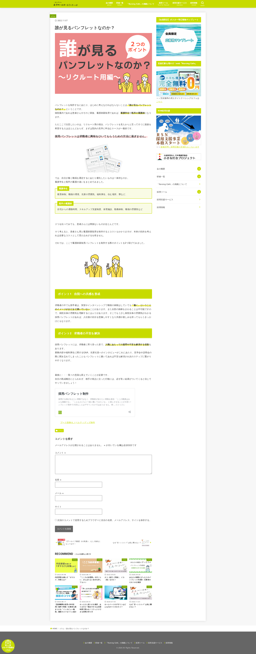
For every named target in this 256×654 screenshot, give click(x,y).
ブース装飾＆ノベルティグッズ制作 (77, 422)
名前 (58, 479)
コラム (53, 16)
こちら (159, 101)
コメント (60, 452)
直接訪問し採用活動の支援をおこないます (179, 146)
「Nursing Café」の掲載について (140, 4)
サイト (58, 506)
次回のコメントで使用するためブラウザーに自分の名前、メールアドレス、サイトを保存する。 (104, 520)
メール (59, 493)
